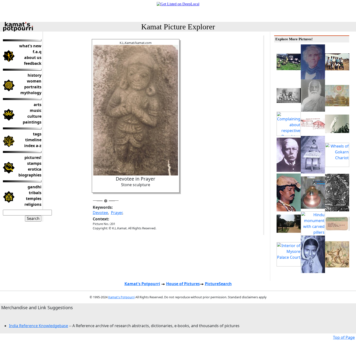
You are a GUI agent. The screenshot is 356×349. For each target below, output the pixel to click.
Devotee (100, 212)
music (35, 110)
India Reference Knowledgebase (38, 325)
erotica (34, 169)
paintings (32, 122)
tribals (35, 192)
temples (33, 198)
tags (37, 134)
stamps (34, 163)
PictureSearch (218, 283)
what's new (30, 46)
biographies (29, 175)
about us (32, 57)
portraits (32, 87)
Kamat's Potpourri (142, 283)
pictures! (32, 157)
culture (34, 116)
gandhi (34, 187)
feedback (32, 63)
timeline (33, 139)
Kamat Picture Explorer (178, 26)
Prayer (116, 212)
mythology (30, 92)
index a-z (32, 145)
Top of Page (344, 337)
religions (32, 204)
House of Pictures (183, 283)
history (34, 75)
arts (37, 104)
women (34, 81)
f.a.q (37, 51)
